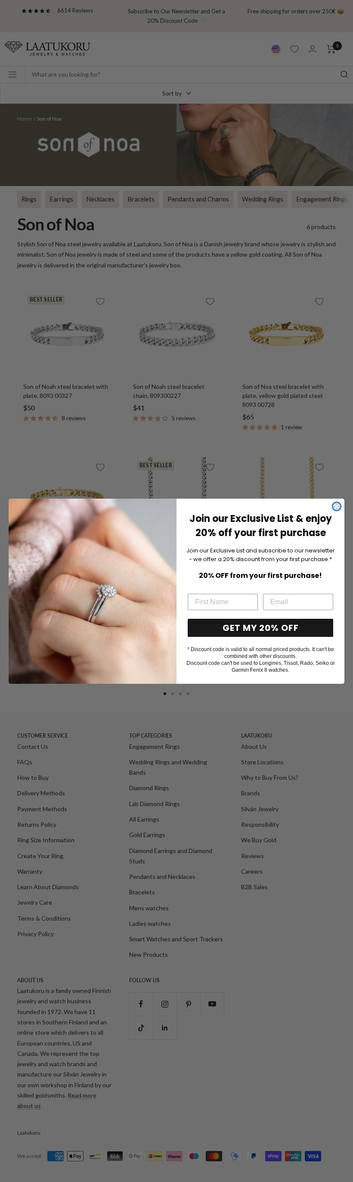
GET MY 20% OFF (261, 628)
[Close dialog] (336, 506)
